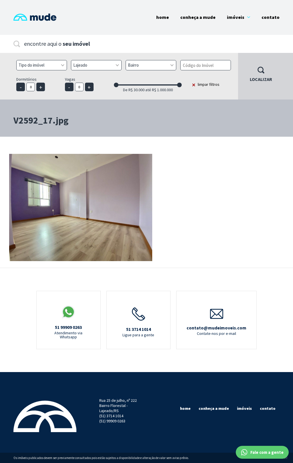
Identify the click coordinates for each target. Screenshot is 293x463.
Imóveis (235, 17)
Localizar (261, 79)
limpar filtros (208, 84)
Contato (271, 17)
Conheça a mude (214, 408)
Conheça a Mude (197, 17)
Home (162, 17)
